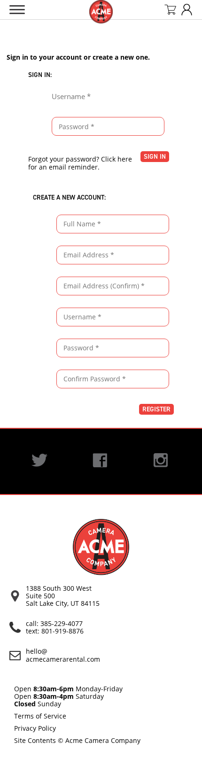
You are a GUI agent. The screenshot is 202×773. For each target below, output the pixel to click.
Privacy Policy (35, 728)
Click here (116, 159)
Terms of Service (40, 715)
